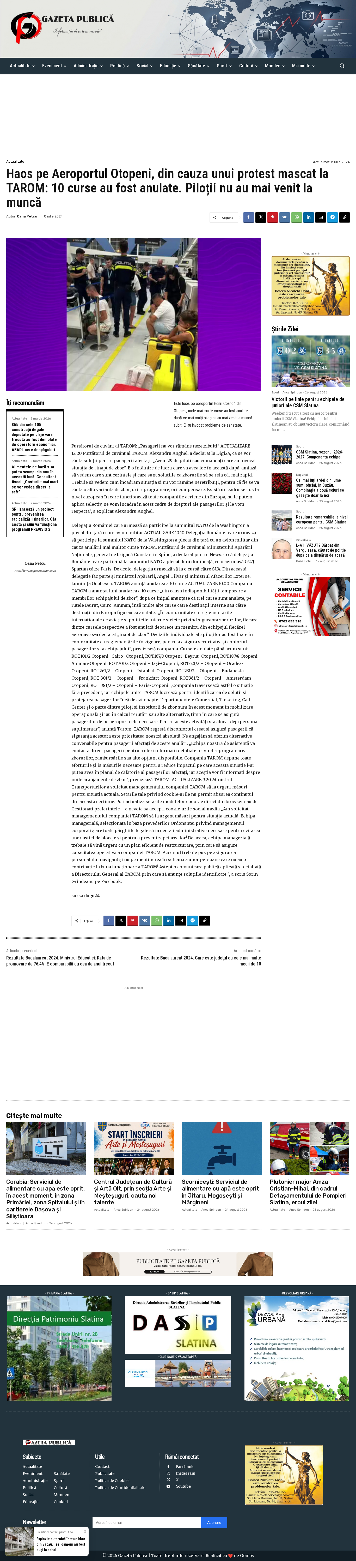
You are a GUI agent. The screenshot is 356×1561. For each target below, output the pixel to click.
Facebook (185, 1466)
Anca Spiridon (292, 392)
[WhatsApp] (296, 217)
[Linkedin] (308, 217)
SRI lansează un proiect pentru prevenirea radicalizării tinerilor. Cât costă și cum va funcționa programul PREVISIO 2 (34, 519)
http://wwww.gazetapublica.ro (35, 571)
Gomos (247, 1555)
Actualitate (15, 161)
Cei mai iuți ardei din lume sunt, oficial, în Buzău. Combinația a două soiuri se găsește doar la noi (320, 488)
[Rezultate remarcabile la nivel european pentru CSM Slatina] (282, 520)
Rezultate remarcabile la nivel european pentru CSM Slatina (322, 520)
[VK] (284, 217)
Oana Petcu (27, 216)
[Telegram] (332, 217)
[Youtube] (168, 1486)
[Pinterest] (272, 217)
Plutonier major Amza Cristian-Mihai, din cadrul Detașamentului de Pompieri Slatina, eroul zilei (308, 1192)
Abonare (214, 1523)
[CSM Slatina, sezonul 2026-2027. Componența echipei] (282, 455)
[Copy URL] (344, 217)
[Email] (320, 217)
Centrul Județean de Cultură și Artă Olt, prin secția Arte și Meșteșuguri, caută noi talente (133, 1192)
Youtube (183, 1486)
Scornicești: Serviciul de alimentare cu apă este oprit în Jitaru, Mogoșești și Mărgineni (220, 1192)
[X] (260, 217)
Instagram (185, 1473)
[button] (342, 65)
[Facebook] (248, 217)
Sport (275, 392)
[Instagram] (168, 1473)
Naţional (302, 474)
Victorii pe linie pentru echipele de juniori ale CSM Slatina (308, 402)
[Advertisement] (178, 119)
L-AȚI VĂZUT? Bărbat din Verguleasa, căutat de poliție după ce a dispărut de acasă (321, 550)
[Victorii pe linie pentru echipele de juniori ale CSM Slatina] (311, 361)
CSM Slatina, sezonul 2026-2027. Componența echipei (319, 455)
